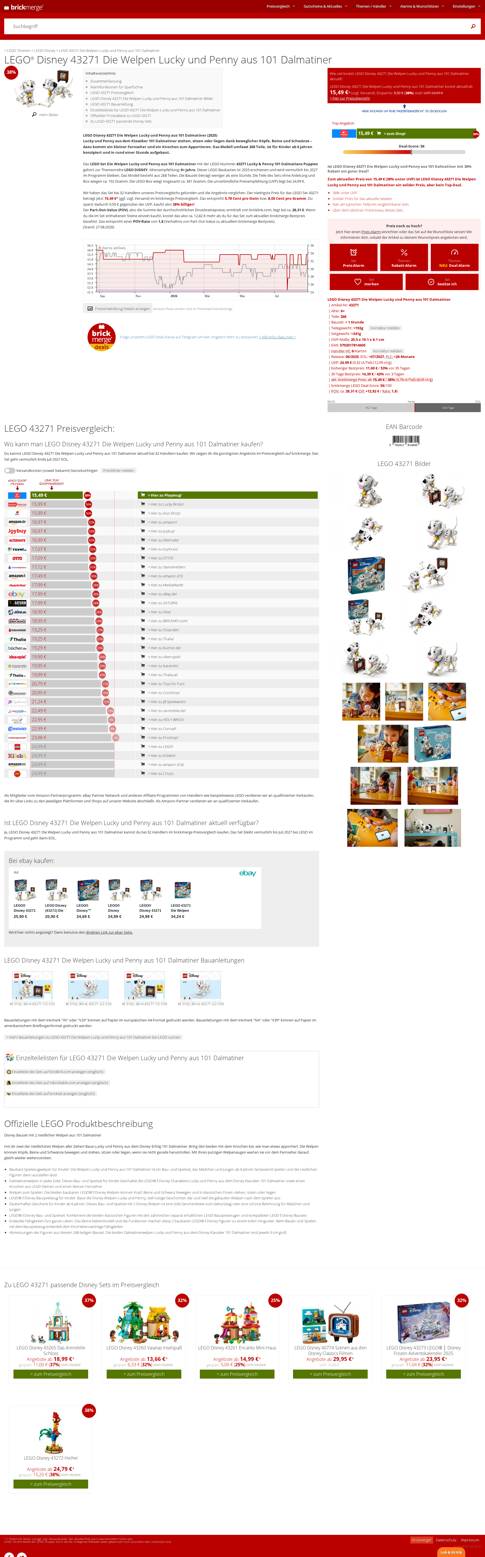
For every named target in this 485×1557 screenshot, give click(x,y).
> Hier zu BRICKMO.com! (167, 620)
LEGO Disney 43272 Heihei (51, 1458)
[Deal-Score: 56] (404, 152)
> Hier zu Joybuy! (161, 531)
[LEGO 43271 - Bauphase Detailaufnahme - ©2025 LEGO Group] (447, 701)
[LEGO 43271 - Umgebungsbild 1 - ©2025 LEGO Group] (432, 827)
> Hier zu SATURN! (162, 602)
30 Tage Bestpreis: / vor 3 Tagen (367, 373)
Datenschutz (446, 1539)
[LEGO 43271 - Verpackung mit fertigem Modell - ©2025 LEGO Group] (367, 617)
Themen (371, 6)
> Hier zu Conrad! (161, 728)
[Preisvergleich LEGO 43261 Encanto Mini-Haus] (237, 1323)
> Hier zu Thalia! (160, 638)
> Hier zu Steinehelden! (166, 566)
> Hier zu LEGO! (160, 746)
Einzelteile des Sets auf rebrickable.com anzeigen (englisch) (59, 1082)
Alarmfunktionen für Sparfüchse (116, 86)
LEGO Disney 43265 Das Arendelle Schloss (51, 1350)
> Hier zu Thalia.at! (162, 674)
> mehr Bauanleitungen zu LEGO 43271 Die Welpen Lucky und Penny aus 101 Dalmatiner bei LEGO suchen (93, 1037)
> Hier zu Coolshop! (163, 692)
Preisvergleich (278, 6)
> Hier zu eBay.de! (162, 593)
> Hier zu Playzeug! (164, 495)
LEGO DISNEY (136, 169)
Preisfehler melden (118, 470)
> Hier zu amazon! (162, 522)
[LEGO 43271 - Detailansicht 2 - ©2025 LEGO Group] (442, 490)
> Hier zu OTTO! (160, 558)
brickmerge (421, 1539)
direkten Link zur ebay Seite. (109, 932)
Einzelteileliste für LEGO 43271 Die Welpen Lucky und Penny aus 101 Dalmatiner (155, 109)
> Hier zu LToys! (160, 773)
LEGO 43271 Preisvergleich (112, 92)
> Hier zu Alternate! (163, 540)
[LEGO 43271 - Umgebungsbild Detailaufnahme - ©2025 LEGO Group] (404, 701)
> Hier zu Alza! (159, 611)
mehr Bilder (48, 114)
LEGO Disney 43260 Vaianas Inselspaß (144, 1348)
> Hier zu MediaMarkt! (165, 584)
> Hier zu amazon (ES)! (165, 764)
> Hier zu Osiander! (163, 629)
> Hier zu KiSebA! (161, 755)
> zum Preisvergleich (50, 1374)
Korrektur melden (385, 327)
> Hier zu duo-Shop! (163, 513)
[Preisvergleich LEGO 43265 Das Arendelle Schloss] (51, 1323)
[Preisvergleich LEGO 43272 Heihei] (51, 1433)
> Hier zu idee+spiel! (163, 656)
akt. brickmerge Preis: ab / (382, 379)
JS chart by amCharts (111, 247)
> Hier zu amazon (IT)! (165, 575)
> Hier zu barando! (162, 665)
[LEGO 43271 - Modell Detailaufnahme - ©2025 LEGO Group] (361, 701)
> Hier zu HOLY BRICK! (165, 719)
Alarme (419, 6)
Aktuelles (323, 6)
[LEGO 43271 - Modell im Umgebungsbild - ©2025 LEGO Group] (433, 785)
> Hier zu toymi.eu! (162, 549)
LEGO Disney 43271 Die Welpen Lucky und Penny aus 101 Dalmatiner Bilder (151, 98)
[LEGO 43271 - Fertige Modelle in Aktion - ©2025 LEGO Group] (376, 785)
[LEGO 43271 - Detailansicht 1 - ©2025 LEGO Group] (367, 533)
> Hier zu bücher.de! (164, 647)
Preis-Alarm (371, 231)
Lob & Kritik (451, 1552)
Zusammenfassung (106, 81)
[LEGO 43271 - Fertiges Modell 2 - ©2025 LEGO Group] (383, 743)
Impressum (470, 1539)
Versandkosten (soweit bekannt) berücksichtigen (57, 470)
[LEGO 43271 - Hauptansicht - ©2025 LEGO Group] (425, 575)
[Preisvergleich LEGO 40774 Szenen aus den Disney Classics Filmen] (330, 1323)
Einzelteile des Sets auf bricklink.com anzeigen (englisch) (57, 1071)
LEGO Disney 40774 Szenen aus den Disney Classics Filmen (330, 1350)
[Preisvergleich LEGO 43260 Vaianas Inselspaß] (144, 1323)
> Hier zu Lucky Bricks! (165, 504)
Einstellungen (464, 6)
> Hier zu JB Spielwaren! (166, 701)
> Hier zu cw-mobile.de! (166, 710)
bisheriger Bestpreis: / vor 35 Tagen (370, 368)
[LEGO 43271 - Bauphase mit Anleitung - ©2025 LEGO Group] (372, 827)
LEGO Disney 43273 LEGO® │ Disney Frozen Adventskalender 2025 (423, 1350)
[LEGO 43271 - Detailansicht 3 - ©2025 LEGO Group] (442, 533)
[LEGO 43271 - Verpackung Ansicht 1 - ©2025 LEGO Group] (367, 575)
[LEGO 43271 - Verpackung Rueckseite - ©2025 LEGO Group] (432, 743)
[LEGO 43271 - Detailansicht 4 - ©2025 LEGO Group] (367, 490)
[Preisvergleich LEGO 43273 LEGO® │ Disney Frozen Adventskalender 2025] (423, 1323)
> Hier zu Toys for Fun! (165, 683)
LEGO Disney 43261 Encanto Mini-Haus (237, 1348)
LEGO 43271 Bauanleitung (111, 104)
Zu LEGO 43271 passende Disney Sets (121, 121)
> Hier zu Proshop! (162, 737)
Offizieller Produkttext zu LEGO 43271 (120, 115)
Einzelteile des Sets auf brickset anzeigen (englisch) (53, 1093)
